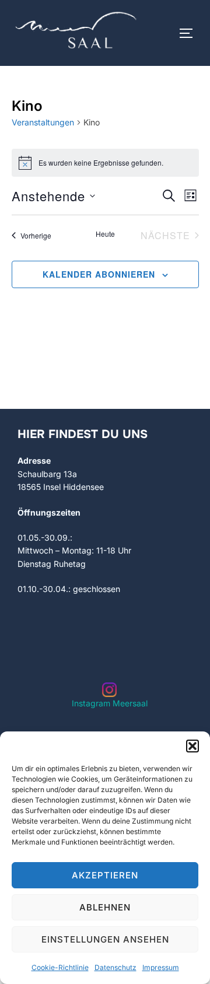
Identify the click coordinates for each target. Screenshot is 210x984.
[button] (192, 746)
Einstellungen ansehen (105, 939)
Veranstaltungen (43, 122)
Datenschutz (115, 967)
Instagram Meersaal (110, 703)
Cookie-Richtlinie (60, 967)
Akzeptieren (105, 875)
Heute (105, 234)
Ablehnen (105, 907)
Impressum (160, 967)
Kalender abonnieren (99, 274)
